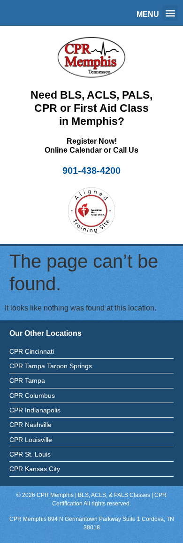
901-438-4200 (91, 170)
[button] (170, 13)
